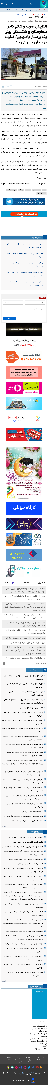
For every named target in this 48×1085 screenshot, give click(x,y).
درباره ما (29, 1058)
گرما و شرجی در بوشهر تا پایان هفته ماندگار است (26, 859)
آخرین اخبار (34, 670)
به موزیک (43, 1031)
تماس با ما (41, 1058)
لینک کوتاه (43, 184)
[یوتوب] (37, 1068)
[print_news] (3, 86)
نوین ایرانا (43, 1020)
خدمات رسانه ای (24, 1062)
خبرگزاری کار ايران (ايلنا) (26, 1073)
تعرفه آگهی (7, 1058)
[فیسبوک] (32, 1068)
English (12, 4)
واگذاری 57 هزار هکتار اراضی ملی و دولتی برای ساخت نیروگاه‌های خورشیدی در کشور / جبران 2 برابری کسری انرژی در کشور (22, 763)
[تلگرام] (20, 1068)
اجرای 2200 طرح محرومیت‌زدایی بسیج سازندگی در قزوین (23, 816)
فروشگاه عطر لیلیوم (39, 1041)
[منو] (36, 4)
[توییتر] (28, 1068)
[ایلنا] (44, 4)
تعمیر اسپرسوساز (40, 1048)
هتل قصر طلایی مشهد (38, 1033)
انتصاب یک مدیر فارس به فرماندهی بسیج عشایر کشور (24, 931)
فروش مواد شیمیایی (38, 1038)
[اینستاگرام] (24, 1068)
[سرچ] (31, 4)
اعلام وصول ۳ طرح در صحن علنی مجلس (24, 10)
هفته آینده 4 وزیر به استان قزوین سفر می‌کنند (27, 821)
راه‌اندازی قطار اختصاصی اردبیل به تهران (29, 864)
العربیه (6, 4)
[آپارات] (16, 1068)
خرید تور (43, 1036)
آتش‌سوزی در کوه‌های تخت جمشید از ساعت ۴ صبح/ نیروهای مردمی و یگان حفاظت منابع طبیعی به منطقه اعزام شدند (23, 923)
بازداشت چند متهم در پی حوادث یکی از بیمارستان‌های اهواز (22, 847)
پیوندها (28, 1060)
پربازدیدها (35, 831)
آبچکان (44, 1046)
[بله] (11, 1068)
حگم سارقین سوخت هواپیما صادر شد (30, 708)
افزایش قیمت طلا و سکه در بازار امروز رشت (28, 842)
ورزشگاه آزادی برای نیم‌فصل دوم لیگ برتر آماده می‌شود (24, 944)
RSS (38, 1060)
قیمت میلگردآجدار (39, 1028)
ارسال (9, 318)
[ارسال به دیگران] (11, 86)
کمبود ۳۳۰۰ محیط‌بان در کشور (32, 812)
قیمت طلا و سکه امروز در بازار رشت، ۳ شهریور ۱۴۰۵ (25, 837)
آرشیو (4, 826)
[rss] (40, 1067)
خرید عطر (43, 1043)
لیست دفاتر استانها (14, 1060)
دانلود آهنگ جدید (39, 1026)
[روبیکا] (7, 1068)
